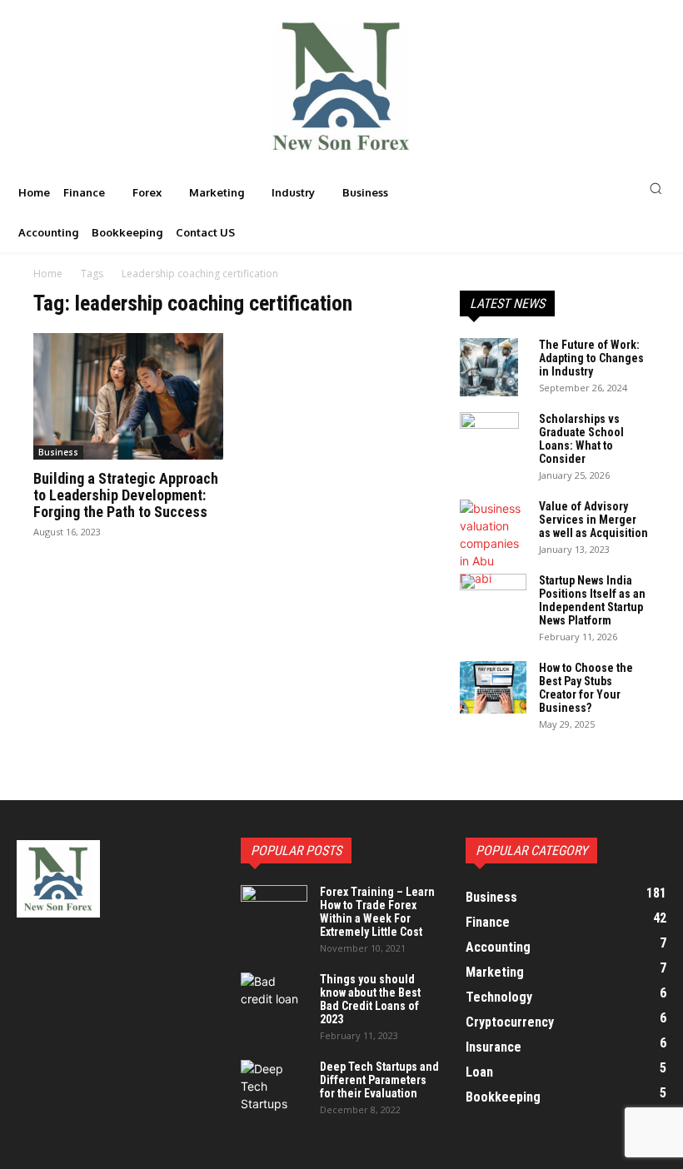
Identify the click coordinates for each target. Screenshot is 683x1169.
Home (47, 273)
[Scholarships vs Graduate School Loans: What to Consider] (493, 441)
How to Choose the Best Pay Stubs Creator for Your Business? (586, 687)
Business (58, 452)
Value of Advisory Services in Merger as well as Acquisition (593, 520)
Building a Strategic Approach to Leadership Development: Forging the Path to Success (125, 495)
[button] (569, 188)
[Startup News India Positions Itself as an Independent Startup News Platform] (493, 597)
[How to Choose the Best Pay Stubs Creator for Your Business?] (493, 687)
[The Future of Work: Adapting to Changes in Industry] (493, 367)
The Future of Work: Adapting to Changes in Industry (591, 358)
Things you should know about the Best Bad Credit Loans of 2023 (370, 999)
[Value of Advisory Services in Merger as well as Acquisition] (493, 543)
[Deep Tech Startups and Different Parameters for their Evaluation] (274, 1086)
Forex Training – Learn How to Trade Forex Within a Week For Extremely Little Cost (377, 911)
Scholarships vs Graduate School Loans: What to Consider (581, 438)
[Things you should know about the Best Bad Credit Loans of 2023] (274, 996)
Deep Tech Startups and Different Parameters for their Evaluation (379, 1080)
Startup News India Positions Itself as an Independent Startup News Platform (592, 600)
